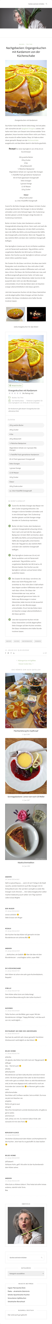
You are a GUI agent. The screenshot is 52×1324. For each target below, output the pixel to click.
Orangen (38, 641)
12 (44, 653)
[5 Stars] (20, 393)
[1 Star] (9, 393)
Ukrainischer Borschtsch (16, 1301)
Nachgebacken (27, 641)
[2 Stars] (12, 393)
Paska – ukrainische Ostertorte (19, 1291)
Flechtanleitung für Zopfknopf (26, 731)
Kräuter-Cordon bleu (25, 664)
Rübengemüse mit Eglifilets (27, 660)
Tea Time (29, 44)
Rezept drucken (16, 385)
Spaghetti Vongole (28, 128)
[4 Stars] (17, 393)
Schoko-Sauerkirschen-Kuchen (19, 1295)
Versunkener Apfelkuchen (17, 1298)
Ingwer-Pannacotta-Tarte (16, 1288)
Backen (21, 44)
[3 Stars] (15, 393)
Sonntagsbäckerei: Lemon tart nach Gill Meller (26, 796)
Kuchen (16, 641)
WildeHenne (24, 650)
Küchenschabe (33, 140)
